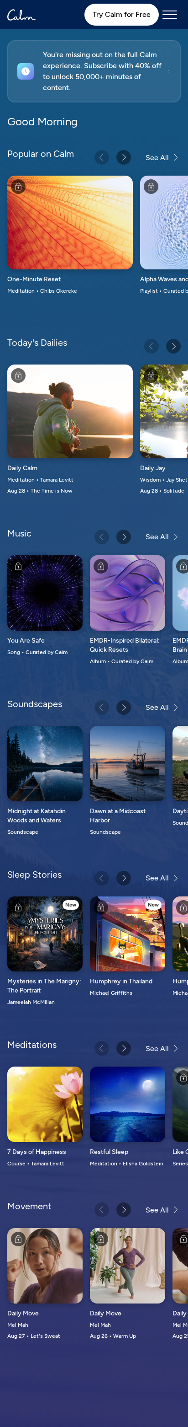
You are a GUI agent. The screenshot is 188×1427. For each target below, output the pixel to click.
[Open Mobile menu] (170, 15)
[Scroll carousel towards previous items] (101, 157)
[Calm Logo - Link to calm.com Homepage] (21, 15)
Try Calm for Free (122, 14)
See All (157, 157)
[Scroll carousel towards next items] (123, 157)
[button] (94, 71)
